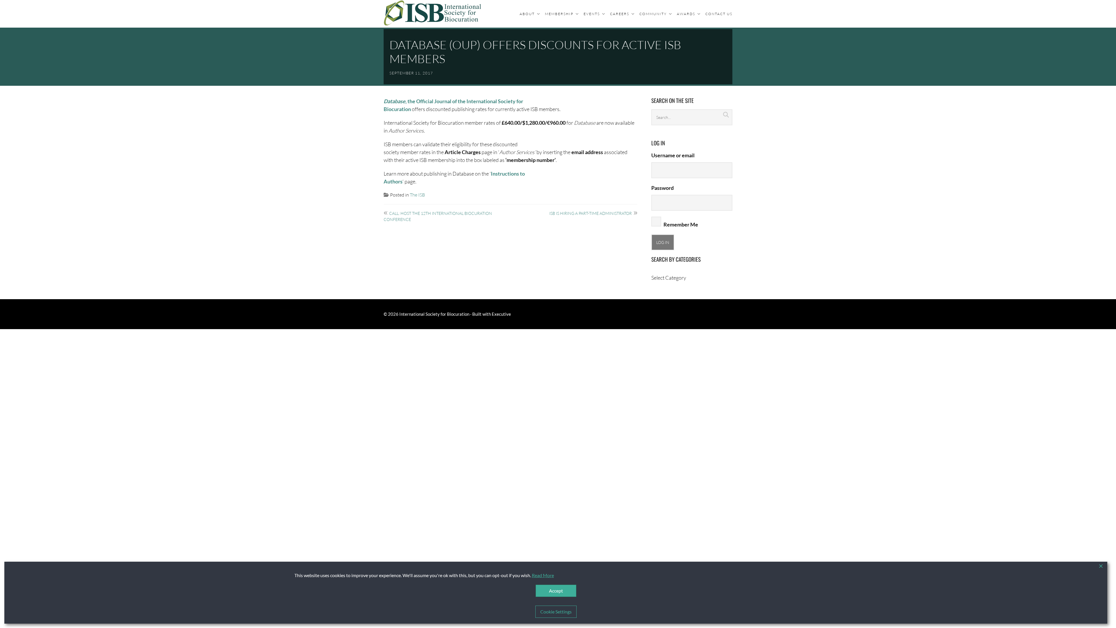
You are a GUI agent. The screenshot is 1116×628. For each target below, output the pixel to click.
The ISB (417, 194)
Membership (559, 14)
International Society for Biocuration (434, 314)
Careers (619, 14)
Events (592, 14)
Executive (501, 314)
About (527, 14)
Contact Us (718, 14)
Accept (556, 590)
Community (653, 14)
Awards (686, 14)
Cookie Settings (556, 611)
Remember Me (680, 224)
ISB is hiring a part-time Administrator (590, 213)
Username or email (673, 155)
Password (662, 188)
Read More (543, 575)
